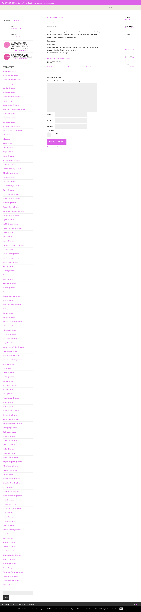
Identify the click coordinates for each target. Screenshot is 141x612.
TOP (137, 604)
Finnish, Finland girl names (11, 254)
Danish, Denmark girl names (12, 198)
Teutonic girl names (9, 542)
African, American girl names (12, 79)
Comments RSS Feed (54, 147)
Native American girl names (11, 411)
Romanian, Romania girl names (12, 483)
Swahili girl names (8, 525)
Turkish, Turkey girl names (11, 551)
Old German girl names (10, 440)
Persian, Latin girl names (10, 457)
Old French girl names (10, 432)
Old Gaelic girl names (9, 436)
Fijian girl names (8, 249)
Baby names (6, 139)
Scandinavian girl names (10, 504)
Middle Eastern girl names (11, 398)
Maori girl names (8, 394)
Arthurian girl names (9, 122)
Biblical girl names (8, 156)
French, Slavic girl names (10, 262)
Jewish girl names (8, 364)
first (57, 58)
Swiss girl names (8, 534)
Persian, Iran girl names (10, 453)
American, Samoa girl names (12, 96)
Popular (7, 21)
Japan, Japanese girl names (11, 355)
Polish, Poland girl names (10, 466)
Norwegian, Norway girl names (12, 423)
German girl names (9, 271)
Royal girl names (8, 487)
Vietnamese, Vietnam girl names (13, 572)
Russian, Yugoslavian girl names (12, 496)
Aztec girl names (8, 135)
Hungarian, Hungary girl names (12, 321)
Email (49, 120)
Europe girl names (8, 241)
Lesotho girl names (8, 389)
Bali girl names (7, 143)
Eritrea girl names (8, 232)
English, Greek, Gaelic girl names (13, 228)
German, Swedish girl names (12, 275)
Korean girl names (8, 372)
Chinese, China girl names (11, 186)
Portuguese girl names (10, 470)
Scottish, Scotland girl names (12, 508)
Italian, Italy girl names (10, 351)
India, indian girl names (10, 326)
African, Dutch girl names (11, 84)
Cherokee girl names (9, 181)
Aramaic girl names (9, 113)
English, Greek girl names (10, 224)
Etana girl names (8, 237)
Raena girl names (8, 474)
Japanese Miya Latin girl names (12, 360)
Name (50, 114)
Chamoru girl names (9, 177)
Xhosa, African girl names (11, 580)
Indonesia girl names (9, 330)
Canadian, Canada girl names (12, 169)
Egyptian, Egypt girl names (11, 215)
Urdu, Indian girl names (10, 568)
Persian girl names (8, 449)
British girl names (8, 164)
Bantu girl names (8, 147)
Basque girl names (8, 152)
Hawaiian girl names (9, 287)
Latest (17, 21)
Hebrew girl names (9, 292)
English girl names (8, 220)
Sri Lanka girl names (9, 521)
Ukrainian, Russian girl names (12, 555)
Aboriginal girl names (9, 71)
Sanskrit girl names (9, 500)
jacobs (68, 58)
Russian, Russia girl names (11, 491)
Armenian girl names (9, 118)
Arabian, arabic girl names (11, 105)
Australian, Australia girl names (12, 130)
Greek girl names (8, 279)
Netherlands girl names (10, 415)
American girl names (9, 92)
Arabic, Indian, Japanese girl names (14, 109)
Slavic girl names (8, 513)
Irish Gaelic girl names (9, 334)
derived (52, 58)
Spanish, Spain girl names (56, 18)
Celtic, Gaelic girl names (10, 173)
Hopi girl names (8, 313)
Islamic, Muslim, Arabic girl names (13, 347)
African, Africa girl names (10, 75)
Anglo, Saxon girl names (10, 101)
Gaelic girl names (8, 266)
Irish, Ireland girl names (10, 338)
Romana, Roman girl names (11, 479)
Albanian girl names (9, 88)
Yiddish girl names (8, 585)
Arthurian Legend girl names (11, 126)
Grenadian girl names (9, 283)
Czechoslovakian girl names (11, 194)
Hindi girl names (8, 300)
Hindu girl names (8, 309)
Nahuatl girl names (9, 406)
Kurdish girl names (8, 377)
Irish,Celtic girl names (9, 343)
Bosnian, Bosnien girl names (11, 160)
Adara (49, 66)
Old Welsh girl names (9, 445)
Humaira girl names (9, 317)
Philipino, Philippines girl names (12, 462)
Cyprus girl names (8, 190)
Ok (121, 609)
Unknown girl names (9, 563)
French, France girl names (11, 258)
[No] (138, 609)
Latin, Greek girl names (10, 385)
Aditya (88, 66)
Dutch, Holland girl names (11, 207)
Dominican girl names (9, 203)
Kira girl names (7, 368)
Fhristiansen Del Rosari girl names (13, 245)
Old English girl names (10, 428)
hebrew (62, 58)
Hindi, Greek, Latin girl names (12, 304)
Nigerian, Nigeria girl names (11, 419)
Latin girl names (8, 381)
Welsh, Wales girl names (10, 576)
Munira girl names (8, 402)
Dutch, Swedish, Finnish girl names (14, 211)
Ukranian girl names (9, 559)
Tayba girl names (8, 538)
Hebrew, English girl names (11, 296)
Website (50, 126)
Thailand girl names (9, 546)
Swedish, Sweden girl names (12, 530)
